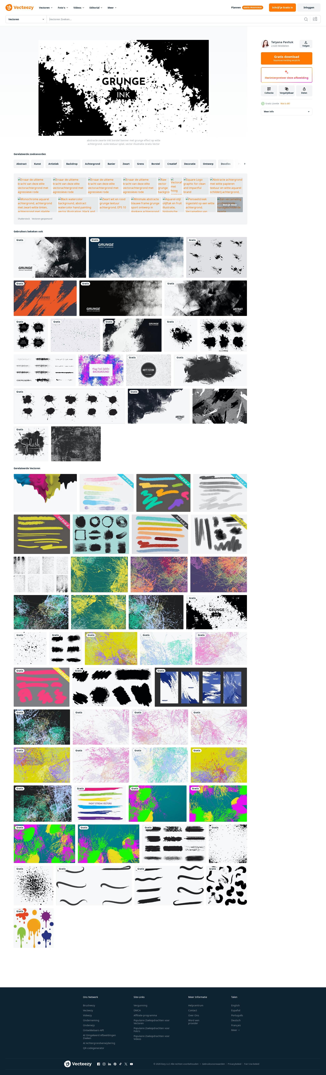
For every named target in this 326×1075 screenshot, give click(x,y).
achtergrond (92, 163)
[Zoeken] (306, 19)
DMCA (137, 1010)
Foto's (61, 7)
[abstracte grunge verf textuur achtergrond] (136, 257)
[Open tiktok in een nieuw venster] (120, 1064)
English (235, 1005)
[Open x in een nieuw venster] (126, 1064)
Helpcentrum (195, 1005)
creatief (172, 163)
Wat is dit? (285, 103)
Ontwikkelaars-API (93, 1030)
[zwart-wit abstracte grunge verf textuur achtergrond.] (120, 298)
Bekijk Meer (230, 204)
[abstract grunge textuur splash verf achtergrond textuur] (158, 803)
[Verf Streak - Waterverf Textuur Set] (220, 493)
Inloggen (309, 7)
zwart (126, 163)
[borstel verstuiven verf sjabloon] (228, 843)
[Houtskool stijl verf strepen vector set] (219, 534)
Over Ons (193, 1015)
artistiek (53, 163)
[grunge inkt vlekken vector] (69, 406)
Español (235, 1010)
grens (140, 163)
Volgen (306, 45)
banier (111, 163)
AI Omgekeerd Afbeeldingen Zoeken (99, 1037)
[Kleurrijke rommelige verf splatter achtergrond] (100, 370)
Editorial (94, 7)
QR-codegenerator (93, 1048)
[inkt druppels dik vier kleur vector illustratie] (45, 493)
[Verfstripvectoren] (100, 803)
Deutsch (236, 1020)
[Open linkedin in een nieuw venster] (109, 1064)
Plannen (236, 7)
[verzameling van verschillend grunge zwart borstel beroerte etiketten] (174, 843)
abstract (21, 163)
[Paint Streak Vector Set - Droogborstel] (163, 493)
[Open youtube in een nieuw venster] (131, 1064)
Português (237, 1015)
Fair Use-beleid (251, 1063)
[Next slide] (241, 164)
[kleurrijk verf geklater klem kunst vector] (34, 928)
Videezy (87, 1015)
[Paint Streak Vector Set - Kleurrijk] (42, 534)
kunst (37, 163)
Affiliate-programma (145, 1015)
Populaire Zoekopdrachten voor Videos (152, 1037)
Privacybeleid (234, 1063)
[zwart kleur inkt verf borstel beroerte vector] (112, 687)
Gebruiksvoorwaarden (213, 1063)
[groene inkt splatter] (75, 335)
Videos (77, 7)
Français (236, 1025)
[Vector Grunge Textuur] (76, 443)
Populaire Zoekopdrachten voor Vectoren (152, 1022)
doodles (226, 163)
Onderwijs (89, 1025)
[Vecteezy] (19, 7)
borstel (155, 163)
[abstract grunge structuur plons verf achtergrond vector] (99, 574)
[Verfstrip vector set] (41, 687)
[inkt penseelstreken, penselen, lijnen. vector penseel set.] (45, 370)
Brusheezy (89, 1005)
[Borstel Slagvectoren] (101, 534)
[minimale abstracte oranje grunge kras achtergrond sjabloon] (45, 298)
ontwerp (208, 163)
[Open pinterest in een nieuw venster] (115, 1064)
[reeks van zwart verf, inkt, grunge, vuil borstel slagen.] (226, 885)
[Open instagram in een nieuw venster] (104, 1064)
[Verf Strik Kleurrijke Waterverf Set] (107, 493)
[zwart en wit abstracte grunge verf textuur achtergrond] (50, 257)
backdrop (72, 163)
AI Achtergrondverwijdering (99, 1043)
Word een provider (193, 1022)
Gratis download (286, 58)
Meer (111, 7)
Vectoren (44, 7)
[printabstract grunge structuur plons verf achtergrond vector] (42, 727)
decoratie (189, 163)
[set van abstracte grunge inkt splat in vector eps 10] (216, 257)
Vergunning (140, 1005)
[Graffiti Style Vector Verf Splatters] (223, 335)
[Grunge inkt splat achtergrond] (180, 335)
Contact (192, 1010)
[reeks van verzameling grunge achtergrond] (201, 687)
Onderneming (91, 1020)
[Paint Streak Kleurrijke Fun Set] (160, 534)
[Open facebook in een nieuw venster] (98, 1064)
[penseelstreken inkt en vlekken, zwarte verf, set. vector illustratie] (31, 335)
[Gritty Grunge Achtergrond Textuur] (148, 370)
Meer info (269, 111)
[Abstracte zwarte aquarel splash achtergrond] (31, 443)
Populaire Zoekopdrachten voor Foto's (152, 1030)
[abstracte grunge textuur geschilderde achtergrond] (220, 406)
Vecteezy (88, 1010)
